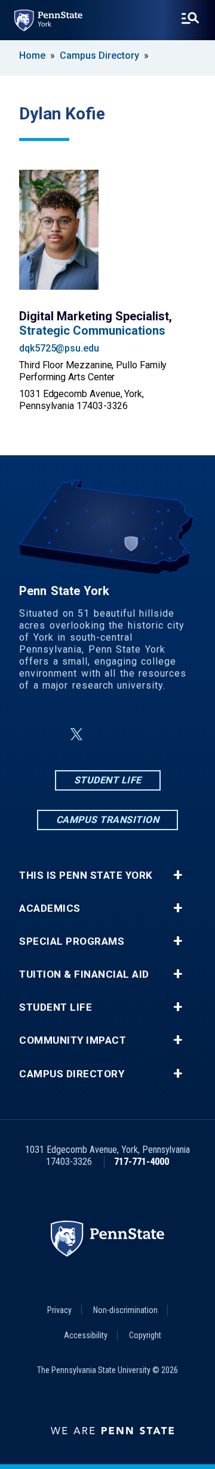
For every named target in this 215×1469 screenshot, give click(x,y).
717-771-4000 (141, 1161)
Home (32, 55)
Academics (50, 908)
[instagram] (105, 734)
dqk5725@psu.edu (59, 348)
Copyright (145, 1335)
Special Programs (71, 941)
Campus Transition (107, 819)
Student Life (108, 780)
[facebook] (47, 734)
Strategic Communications (92, 330)
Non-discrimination (125, 1310)
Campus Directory (99, 55)
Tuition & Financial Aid (84, 974)
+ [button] (177, 875)
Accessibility (86, 1335)
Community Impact (72, 1040)
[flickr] (136, 734)
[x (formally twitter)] (76, 734)
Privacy (59, 1310)
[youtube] (167, 734)
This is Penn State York (86, 875)
